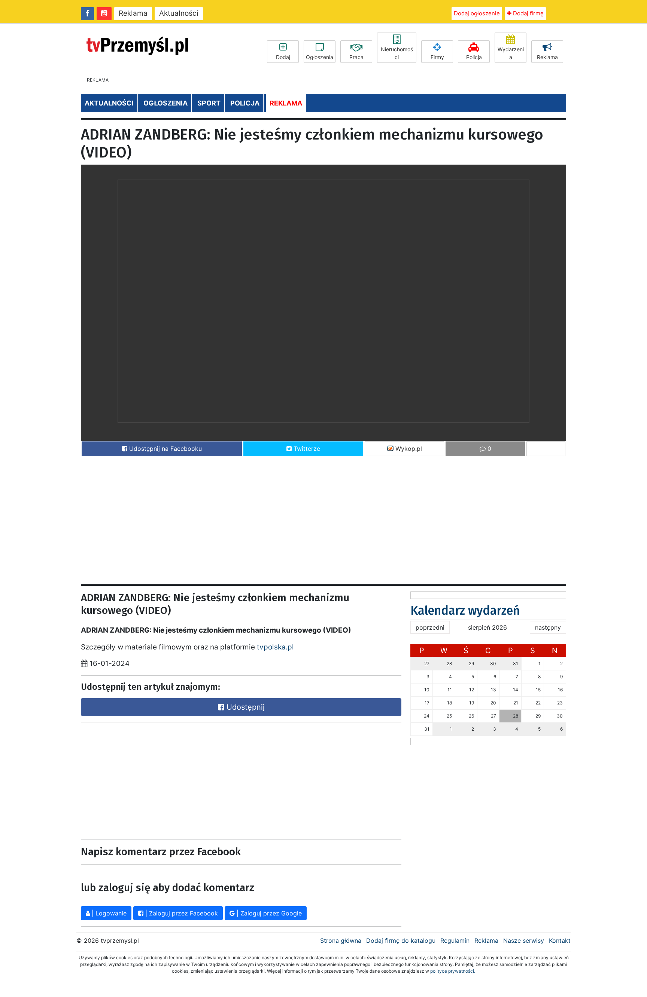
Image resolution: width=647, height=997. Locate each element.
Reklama (133, 13)
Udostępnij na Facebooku (164, 448)
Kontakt (560, 940)
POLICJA (244, 103)
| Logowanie (108, 913)
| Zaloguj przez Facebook (180, 913)
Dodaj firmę (527, 13)
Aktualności (178, 13)
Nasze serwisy (523, 940)
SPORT (209, 103)
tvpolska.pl (275, 647)
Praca (356, 57)
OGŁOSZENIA (165, 103)
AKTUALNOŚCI (109, 103)
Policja (474, 57)
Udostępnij (244, 707)
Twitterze (306, 448)
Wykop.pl (408, 448)
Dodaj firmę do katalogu (400, 940)
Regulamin (455, 940)
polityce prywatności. (452, 971)
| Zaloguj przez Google (268, 913)
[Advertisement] (305, 516)
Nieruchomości (397, 53)
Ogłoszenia (319, 57)
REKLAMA (286, 103)
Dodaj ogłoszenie (477, 13)
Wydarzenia (511, 53)
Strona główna (340, 940)
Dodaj (283, 57)
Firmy (437, 57)
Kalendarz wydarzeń (465, 610)
